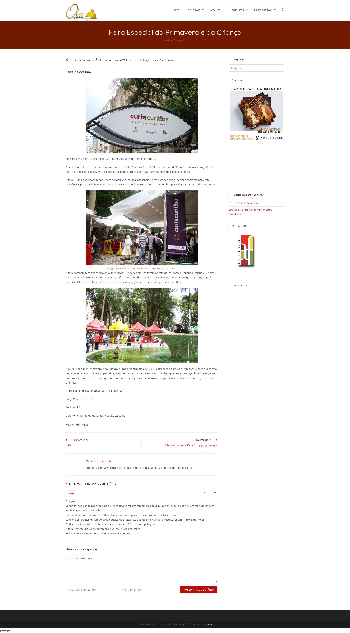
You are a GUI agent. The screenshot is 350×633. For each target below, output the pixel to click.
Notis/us (208, 624)
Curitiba (76, 425)
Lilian (70, 493)
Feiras (84, 425)
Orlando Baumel (80, 60)
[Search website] (283, 10)
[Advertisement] (256, 163)
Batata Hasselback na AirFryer (245, 209)
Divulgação (144, 60)
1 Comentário (168, 60)
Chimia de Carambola (247, 203)
